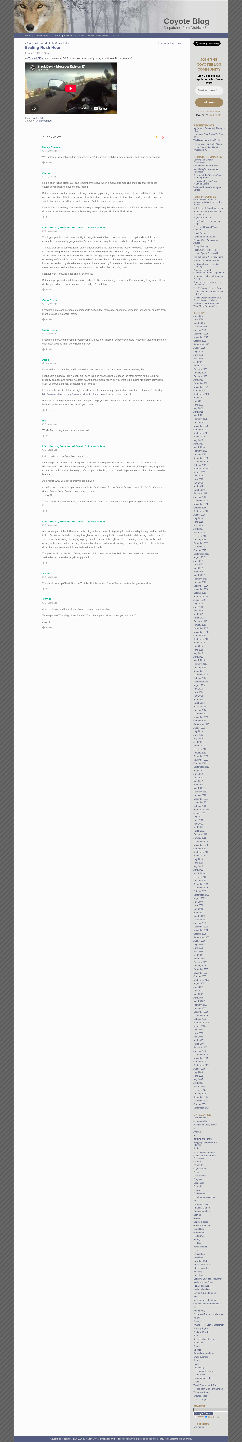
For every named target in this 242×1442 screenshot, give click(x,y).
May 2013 (198, 738)
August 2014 (199, 685)
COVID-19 (198, 1165)
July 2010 (198, 859)
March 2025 (199, 365)
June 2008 (198, 948)
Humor (196, 1250)
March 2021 (199, 415)
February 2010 (200, 877)
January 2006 (199, 1051)
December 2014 (200, 671)
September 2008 (201, 937)
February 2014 (200, 706)
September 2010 (201, 852)
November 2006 (200, 1015)
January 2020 (199, 454)
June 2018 (198, 522)
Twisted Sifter (36, 58)
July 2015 (198, 646)
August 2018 (199, 515)
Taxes (196, 1364)
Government (199, 1232)
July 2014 (198, 689)
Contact (116, 35)
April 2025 (198, 362)
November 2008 (200, 930)
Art (194, 1135)
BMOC (58, 35)
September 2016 (201, 596)
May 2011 (198, 824)
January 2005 (199, 1093)
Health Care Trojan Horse (205, 250)
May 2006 (198, 1036)
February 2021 (200, 419)
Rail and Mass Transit (203, 1339)
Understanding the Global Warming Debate (205, 182)
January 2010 (199, 880)
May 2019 (198, 483)
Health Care (199, 1236)
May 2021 (198, 408)
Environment (199, 1193)
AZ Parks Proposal (98, 35)
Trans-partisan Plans (203, 1378)
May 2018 (198, 525)
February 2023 (200, 376)
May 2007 (198, 994)
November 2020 (200, 426)
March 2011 (198, 831)
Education (198, 1186)
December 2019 (200, 458)
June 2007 (198, 990)
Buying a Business (202, 217)
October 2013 (199, 720)
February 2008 (200, 962)
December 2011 (200, 799)
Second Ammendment (204, 1353)
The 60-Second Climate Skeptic (208, 288)
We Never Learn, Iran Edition (207, 140)
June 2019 (198, 479)
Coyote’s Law (199, 233)
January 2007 (199, 1008)
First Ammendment (202, 1211)
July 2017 (198, 561)
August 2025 (199, 348)
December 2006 (200, 1012)
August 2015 (199, 642)
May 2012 (198, 781)
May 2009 (198, 909)
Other (196, 1307)
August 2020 (199, 436)
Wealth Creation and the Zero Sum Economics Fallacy (207, 298)
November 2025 (200, 337)
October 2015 (199, 635)
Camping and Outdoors (204, 1152)
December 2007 (200, 969)
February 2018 (200, 536)
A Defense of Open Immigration (208, 208)
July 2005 (198, 1072)
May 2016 (198, 610)
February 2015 (200, 664)
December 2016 (200, 586)
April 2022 (198, 380)
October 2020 (199, 429)
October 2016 (199, 593)
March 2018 (199, 532)
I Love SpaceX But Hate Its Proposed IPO (206, 148)
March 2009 (199, 916)
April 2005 (198, 1083)
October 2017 (199, 550)
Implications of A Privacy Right (208, 257)
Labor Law (198, 1275)
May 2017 (198, 568)
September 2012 (201, 767)
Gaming (197, 1215)
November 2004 (200, 1100)
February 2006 (200, 1047)
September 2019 (201, 468)
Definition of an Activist (204, 236)
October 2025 (199, 341)
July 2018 (198, 518)
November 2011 (200, 802)
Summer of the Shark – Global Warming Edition (207, 176)
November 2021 (200, 387)
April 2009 (198, 912)
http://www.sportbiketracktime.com (86, 394)
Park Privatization (74, 35)
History (196, 1239)
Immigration (199, 1254)
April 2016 (198, 614)
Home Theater (200, 1246)
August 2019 (199, 472)
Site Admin (198, 1427)
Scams (196, 1346)
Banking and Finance (203, 1139)
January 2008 (199, 965)
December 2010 (200, 841)
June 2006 (198, 1033)
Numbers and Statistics (204, 1300)
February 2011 (200, 834)
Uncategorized (44, 120)
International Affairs (202, 1264)
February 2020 (200, 451)
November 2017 (200, 546)
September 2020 (201, 433)
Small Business (200, 1357)
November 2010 (200, 845)
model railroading (201, 1289)
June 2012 (198, 777)
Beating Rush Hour (43, 47)
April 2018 (198, 529)
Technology (198, 1367)
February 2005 (200, 1090)
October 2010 (199, 848)
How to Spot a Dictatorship (206, 253)
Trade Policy (199, 1374)
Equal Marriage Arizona (204, 1197)
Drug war (197, 1179)
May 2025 (198, 358)
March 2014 (199, 703)
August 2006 (199, 1026)
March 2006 (199, 1044)
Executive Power (201, 1204)
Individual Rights (201, 1261)
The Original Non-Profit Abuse (207, 144)
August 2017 (199, 557)
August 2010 (199, 855)
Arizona (197, 1132)
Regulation (198, 1342)
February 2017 (200, 579)
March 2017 (199, 575)
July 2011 (197, 816)
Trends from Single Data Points (208, 1389)
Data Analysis (200, 1175)
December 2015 (200, 628)
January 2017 (199, 582)
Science (197, 1350)
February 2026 (200, 326)
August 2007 (199, 983)
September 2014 (201, 681)
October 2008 (199, 934)
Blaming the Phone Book (170, 43)
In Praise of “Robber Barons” (207, 260)
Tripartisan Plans (201, 1392)
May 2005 (198, 1079)
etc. (195, 1200)
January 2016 (199, 625)
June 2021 (198, 405)
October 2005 (199, 1061)
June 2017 (198, 564)
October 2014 (199, 678)
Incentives (198, 1257)
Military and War (201, 1286)
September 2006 (201, 1022)
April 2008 (198, 955)
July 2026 (198, 316)
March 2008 (199, 958)
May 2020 (198, 440)
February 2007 (200, 1005)
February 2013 (200, 749)
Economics (198, 1183)
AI (194, 1128)
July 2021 (198, 401)
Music (196, 1296)
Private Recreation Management (208, 1325)
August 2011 (199, 813)
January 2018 (199, 539)
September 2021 (201, 394)
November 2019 (200, 461)
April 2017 (198, 571)
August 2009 (199, 898)
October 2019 (199, 465)
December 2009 (200, 884)
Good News (198, 1229)
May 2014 (198, 696)
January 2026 (199, 330)
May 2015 (198, 653)
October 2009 (199, 891)
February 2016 (200, 621)
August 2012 (199, 770)
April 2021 (198, 412)
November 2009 (200, 887)
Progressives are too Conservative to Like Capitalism (208, 271)
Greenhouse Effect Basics (206, 165)
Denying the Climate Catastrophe (203, 161)
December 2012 (200, 756)
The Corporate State (203, 1371)
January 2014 (199, 710)
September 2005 (201, 1065)
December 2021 (200, 383)
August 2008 (199, 941)
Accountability (200, 1121)
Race (195, 1335)
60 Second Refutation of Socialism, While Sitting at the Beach (207, 202)
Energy (196, 1190)
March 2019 (199, 490)
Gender (196, 1218)
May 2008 (198, 951)
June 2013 (198, 735)
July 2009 (198, 902)
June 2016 (198, 607)
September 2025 (201, 344)
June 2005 (198, 1076)
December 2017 (200, 543)
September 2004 (201, 1108)
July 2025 (198, 351)
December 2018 (200, 500)
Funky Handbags (201, 246)
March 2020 (199, 447)
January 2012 (199, 795)
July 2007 (198, 987)
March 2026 (199, 323)
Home (28, 35)
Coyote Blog (187, 21)
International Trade (202, 1268)
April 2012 (198, 784)
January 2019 (199, 497)
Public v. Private (201, 1332)
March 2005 (199, 1086)
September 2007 (201, 980)
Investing (197, 1271)
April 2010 (198, 870)
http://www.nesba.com (54, 394)
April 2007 (198, 998)
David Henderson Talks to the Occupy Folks (48, 43)
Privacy (197, 1321)
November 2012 (200, 760)
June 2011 (198, 820)
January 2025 (199, 372)
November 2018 (200, 504)
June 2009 (198, 905)
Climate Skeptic (42, 35)
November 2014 (200, 674)
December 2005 (200, 1054)
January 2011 (199, 838)
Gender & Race (200, 1222)
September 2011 (201, 809)
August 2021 (199, 397)
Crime (196, 1172)
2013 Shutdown (200, 1117)
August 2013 (199, 728)
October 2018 (199, 507)
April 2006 (198, 1040)
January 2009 (199, 923)
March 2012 (199, 788)
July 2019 (198, 475)
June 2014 (198, 692)
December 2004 (200, 1097)
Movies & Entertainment (204, 1293)
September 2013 (201, 724)
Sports (196, 1360)
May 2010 (198, 866)
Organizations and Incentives (207, 1303)
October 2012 (199, 763)
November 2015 (200, 632)
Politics (197, 1318)
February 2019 (200, 493)
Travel (196, 1381)
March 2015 (199, 660)
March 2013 (199, 745)
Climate (197, 1161)
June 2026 (198, 319)
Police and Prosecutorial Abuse (208, 1314)
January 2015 (199, 667)
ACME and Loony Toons (205, 1124)
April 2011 (198, 827)
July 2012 (198, 774)
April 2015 (198, 657)
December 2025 (200, 334)
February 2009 (200, 919)
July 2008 (198, 944)
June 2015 (198, 650)
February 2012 (200, 791)
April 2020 (198, 444)
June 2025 (198, 355)
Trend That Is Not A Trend (205, 1385)
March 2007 (199, 1001)
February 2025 (200, 369)
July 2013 (198, 731)
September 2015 (201, 639)
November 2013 (200, 717)
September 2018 (201, 511)
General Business (201, 1225)
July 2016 (198, 603)
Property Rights (200, 1328)
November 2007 (200, 973)
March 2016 (199, 617)
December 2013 (200, 713)
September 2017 (201, 554)
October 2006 (199, 1019)
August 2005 (199, 1069)
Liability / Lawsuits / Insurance (207, 1279)
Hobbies (197, 1243)
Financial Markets (201, 1208)
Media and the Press (203, 1282)
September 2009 (201, 895)
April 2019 (198, 486)
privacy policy (202, 115)
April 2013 (198, 742)
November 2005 (200, 1058)
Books (196, 1148)
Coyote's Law (199, 1168)
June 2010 (198, 863)
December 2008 (200, 926)
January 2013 (199, 753)
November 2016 (200, 589)
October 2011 (199, 806)
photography (199, 1310)
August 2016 (199, 600)
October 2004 (199, 1104)
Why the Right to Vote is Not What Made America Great (207, 304)
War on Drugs (199, 1399)
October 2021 (199, 390)
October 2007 (199, 976)
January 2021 (199, 422)
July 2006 (198, 1029)
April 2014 (198, 699)
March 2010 (199, 873)
